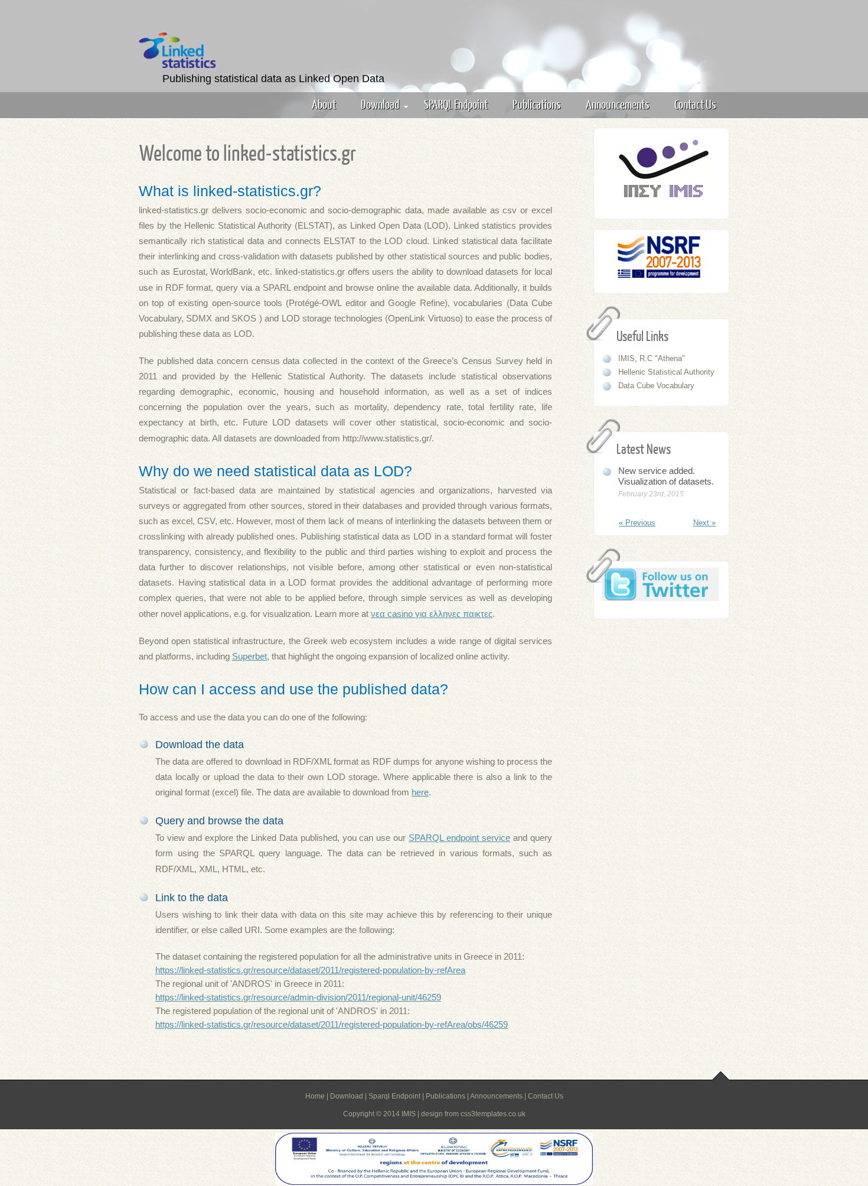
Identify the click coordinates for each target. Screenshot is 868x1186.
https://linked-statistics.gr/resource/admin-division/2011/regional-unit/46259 (298, 997)
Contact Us (695, 103)
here (420, 792)
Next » (704, 522)
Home (315, 1096)
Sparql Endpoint (394, 1096)
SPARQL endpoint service (459, 838)
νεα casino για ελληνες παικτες (431, 614)
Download (380, 103)
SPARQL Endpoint (456, 103)
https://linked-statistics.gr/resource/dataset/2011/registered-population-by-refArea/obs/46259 (331, 1024)
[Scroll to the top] (720, 1076)
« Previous (637, 522)
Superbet (249, 656)
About (324, 103)
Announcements (618, 103)
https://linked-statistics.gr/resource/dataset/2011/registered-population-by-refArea (310, 970)
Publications (537, 103)
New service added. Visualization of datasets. (666, 476)
